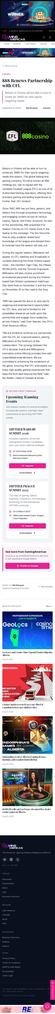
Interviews (7, 879)
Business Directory (11, 896)
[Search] (44, 37)
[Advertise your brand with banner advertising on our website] (27, 1009)
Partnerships (8, 883)
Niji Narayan (32, 108)
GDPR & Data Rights (11, 967)
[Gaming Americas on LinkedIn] (11, 859)
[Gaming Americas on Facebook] (4, 859)
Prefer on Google (29, 566)
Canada (46, 108)
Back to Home (11, 66)
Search (5, 946)
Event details (26, 473)
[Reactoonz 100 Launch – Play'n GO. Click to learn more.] (27, 14)
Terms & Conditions (11, 963)
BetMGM (17, 44)
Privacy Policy (8, 958)
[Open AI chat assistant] (47, 1006)
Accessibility (8, 971)
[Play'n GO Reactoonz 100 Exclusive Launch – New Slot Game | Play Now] (27, 52)
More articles (47, 587)
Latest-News (30, 44)
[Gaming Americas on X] (17, 859)
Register (29, 466)
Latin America (8, 910)
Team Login (7, 975)
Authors (6, 942)
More (48, 606)
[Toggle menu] (50, 37)
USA (4, 892)
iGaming (43, 44)
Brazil (6, 44)
